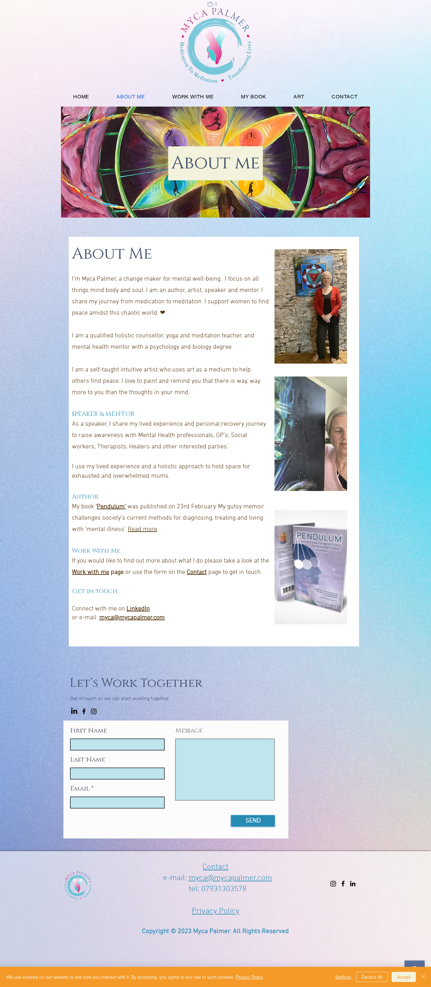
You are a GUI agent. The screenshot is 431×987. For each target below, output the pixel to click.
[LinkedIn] (74, 711)
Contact (197, 572)
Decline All (372, 977)
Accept (403, 977)
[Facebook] (84, 711)
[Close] (423, 977)
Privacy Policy (215, 911)
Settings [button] (343, 977)
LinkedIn (138, 609)
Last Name (87, 759)
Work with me (90, 572)
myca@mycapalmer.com (132, 618)
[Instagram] (93, 711)
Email (80, 789)
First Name (88, 730)
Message (189, 730)
